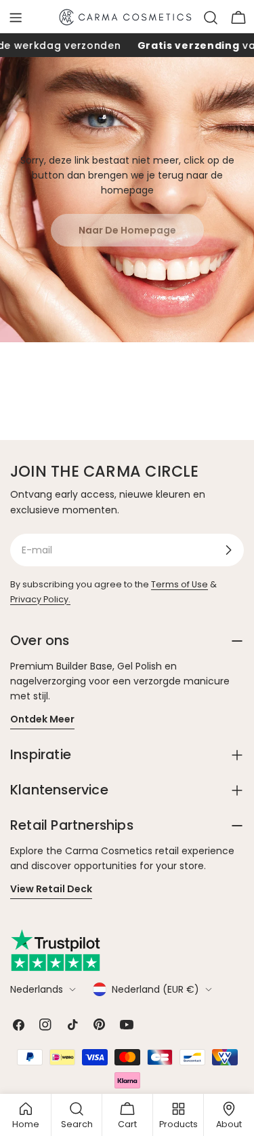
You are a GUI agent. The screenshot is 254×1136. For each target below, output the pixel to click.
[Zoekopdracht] (210, 17)
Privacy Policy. (40, 599)
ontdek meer (42, 719)
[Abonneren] (228, 550)
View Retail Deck (51, 889)
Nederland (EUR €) (155, 989)
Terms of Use (179, 584)
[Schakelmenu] (15, 17)
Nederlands (36, 989)
